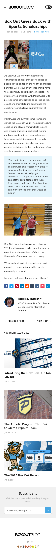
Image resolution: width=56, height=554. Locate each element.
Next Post (43, 320)
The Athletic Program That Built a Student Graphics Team (27, 426)
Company (44, 32)
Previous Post (15, 320)
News (36, 32)
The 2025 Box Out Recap (21, 475)
